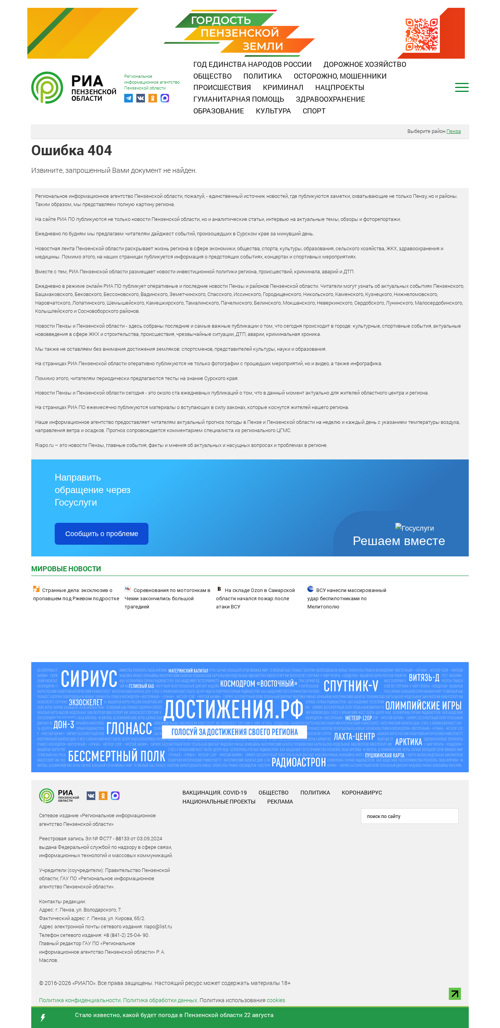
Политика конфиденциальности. (80, 1000)
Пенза (453, 131)
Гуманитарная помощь (238, 99)
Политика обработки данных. (160, 1000)
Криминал (283, 87)
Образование (218, 110)
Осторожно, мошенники (340, 76)
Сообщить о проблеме (101, 534)
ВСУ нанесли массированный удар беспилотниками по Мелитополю (346, 598)
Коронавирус (362, 792)
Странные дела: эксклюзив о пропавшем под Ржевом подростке (76, 594)
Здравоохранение (330, 99)
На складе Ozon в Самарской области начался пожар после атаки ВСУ (255, 598)
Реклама (280, 801)
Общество (212, 76)
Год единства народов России (252, 64)
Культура (273, 110)
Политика (262, 76)
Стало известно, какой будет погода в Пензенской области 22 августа (174, 1014)
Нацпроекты (339, 87)
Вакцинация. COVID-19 (214, 792)
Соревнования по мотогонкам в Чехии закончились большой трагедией (168, 598)
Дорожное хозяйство (364, 64)
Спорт (314, 110)
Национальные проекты (218, 801)
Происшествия (222, 87)
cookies (276, 1000)
